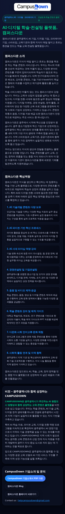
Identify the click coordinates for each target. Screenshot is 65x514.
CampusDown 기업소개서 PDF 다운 (25, 478)
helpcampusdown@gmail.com (34, 500)
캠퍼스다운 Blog (15, 486)
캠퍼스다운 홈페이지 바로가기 (22, 494)
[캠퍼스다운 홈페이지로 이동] (32, 7)
